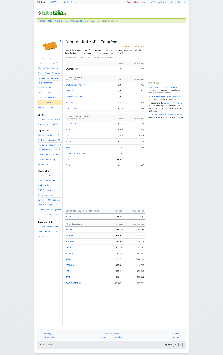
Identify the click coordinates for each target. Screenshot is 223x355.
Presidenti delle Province (48, 155)
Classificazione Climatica (48, 97)
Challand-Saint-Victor (75, 97)
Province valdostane (46, 180)
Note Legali (48, 334)
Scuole (174, 2)
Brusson (69, 103)
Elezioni (156, 2)
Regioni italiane (44, 185)
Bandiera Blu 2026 (135, 2)
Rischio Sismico (44, 92)
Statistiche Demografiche (49, 63)
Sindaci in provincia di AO (48, 135)
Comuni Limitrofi (45, 102)
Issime (69, 159)
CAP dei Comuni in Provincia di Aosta (166, 115)
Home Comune (44, 58)
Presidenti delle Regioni (48, 159)
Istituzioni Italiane (111, 334)
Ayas (68, 147)
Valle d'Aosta (61, 21)
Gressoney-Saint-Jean (75, 153)
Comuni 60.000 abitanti (49, 200)
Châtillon (69, 135)
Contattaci (175, 337)
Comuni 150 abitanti (47, 205)
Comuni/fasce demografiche (49, 210)
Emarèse (94, 21)
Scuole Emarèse (45, 83)
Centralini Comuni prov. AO (49, 140)
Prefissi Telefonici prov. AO (49, 145)
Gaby (68, 165)
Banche (181, 2)
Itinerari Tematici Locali (48, 231)
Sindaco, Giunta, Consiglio (49, 68)
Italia (50, 21)
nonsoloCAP (51, 2)
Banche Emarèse (45, 88)
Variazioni (148, 2)
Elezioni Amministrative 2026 (49, 119)
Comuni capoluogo (46, 195)
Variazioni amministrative (111, 337)
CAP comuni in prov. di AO (49, 150)
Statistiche (165, 2)
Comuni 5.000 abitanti (48, 214)
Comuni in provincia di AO (48, 175)
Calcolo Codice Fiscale (67, 2)
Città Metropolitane (46, 190)
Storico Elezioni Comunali (49, 73)
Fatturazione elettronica (48, 78)
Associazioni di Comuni (48, 226)
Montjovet (70, 91)
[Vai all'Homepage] (52, 12)
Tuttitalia (41, 2)
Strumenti (175, 334)
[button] (175, 345)
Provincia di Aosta (79, 21)
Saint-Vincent (72, 108)
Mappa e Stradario (46, 107)
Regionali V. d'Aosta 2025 (48, 124)
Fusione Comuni (44, 164)
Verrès (68, 129)
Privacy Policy (49, 337)
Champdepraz (72, 123)
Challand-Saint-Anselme (76, 85)
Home (42, 21)
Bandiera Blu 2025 (45, 236)
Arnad (68, 141)
